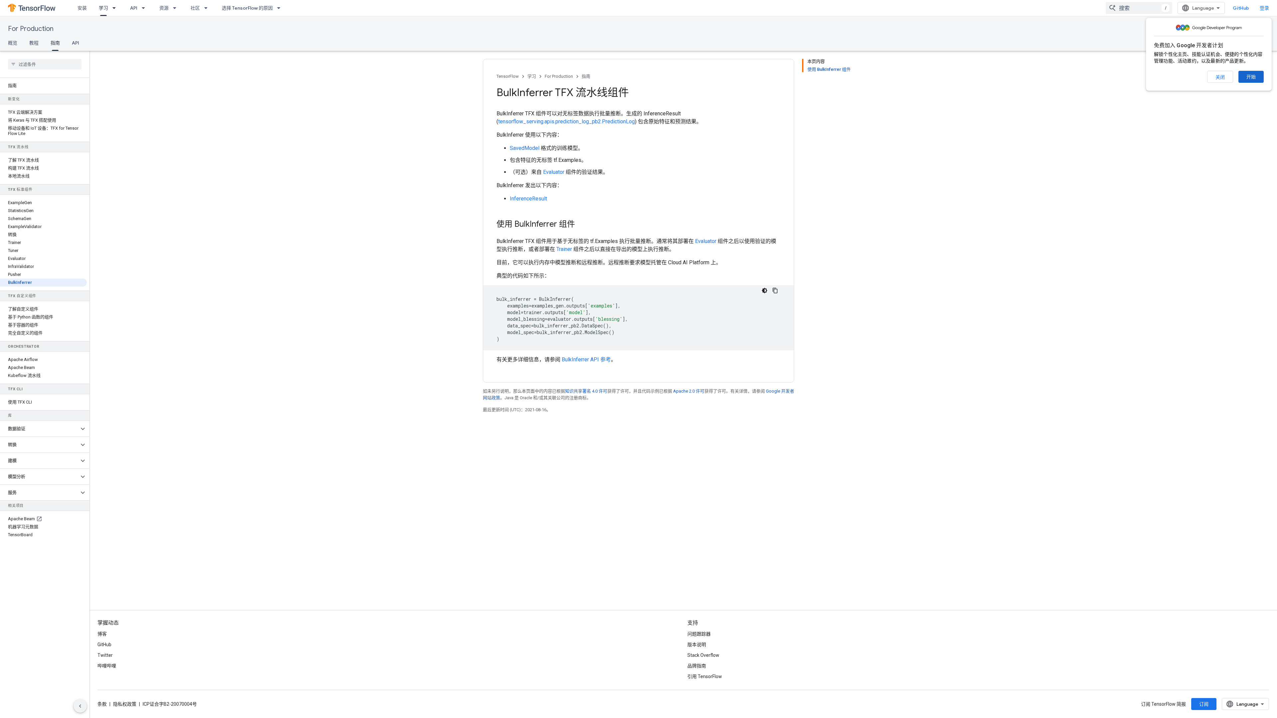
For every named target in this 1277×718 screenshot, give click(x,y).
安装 (82, 8)
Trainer (564, 249)
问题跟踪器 (699, 634)
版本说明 (696, 644)
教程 (34, 43)
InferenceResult (528, 198)
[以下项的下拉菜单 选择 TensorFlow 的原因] (281, 8)
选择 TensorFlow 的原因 (247, 8)
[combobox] (1139, 8)
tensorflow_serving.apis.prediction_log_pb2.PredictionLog (566, 121)
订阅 (1203, 704)
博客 (102, 634)
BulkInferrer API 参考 (586, 359)
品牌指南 (696, 665)
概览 (12, 43)
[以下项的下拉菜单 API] (145, 8)
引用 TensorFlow (704, 676)
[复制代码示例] (775, 290)
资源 (164, 8)
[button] (39, 429)
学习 (103, 8)
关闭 (1220, 77)
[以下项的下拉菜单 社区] (208, 8)
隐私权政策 (124, 704)
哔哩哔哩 (106, 665)
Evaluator (553, 172)
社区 (195, 8)
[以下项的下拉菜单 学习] (116, 8)
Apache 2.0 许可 (688, 391)
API (133, 8)
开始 (1251, 77)
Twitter (105, 655)
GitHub (1241, 8)
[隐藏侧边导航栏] (80, 706)
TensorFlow (508, 76)
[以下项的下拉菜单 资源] (177, 8)
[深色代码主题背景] (764, 290)
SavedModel (524, 148)
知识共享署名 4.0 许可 (586, 391)
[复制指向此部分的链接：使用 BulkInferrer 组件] (581, 225)
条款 (102, 704)
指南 (55, 43)
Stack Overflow (703, 655)
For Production (31, 29)
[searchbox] (44, 64)
